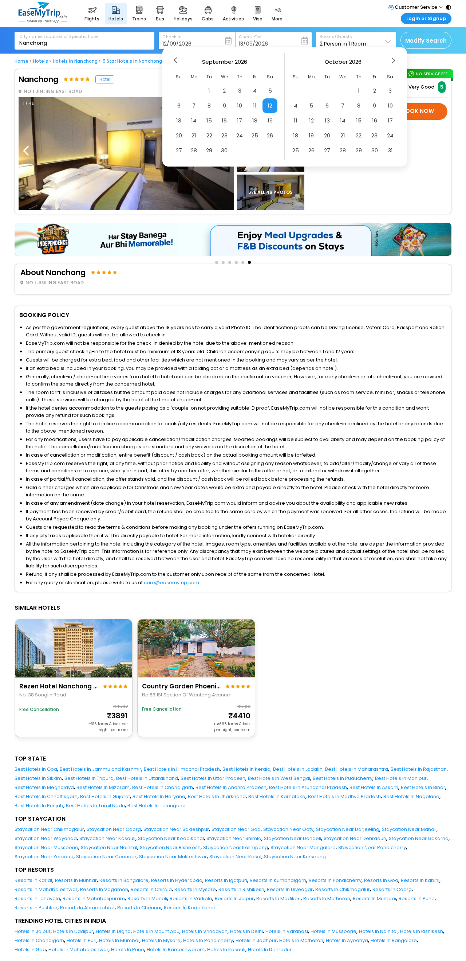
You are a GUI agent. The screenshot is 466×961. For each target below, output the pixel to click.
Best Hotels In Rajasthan (419, 769)
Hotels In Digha (113, 931)
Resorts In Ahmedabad (87, 907)
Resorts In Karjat (33, 880)
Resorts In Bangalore (124, 880)
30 (224, 150)
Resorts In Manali (147, 898)
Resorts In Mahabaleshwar (46, 889)
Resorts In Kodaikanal (189, 907)
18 (254, 120)
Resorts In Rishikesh (241, 889)
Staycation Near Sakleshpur (176, 829)
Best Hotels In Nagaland (411, 796)
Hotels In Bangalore (394, 940)
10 (239, 105)
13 (178, 120)
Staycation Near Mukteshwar (173, 856)
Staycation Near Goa (236, 829)
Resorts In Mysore (195, 889)
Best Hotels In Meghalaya (44, 787)
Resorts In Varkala (191, 898)
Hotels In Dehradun (270, 949)
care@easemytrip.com (171, 582)
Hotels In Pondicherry (208, 940)
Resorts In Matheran (326, 898)
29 (209, 150)
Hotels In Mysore (161, 940)
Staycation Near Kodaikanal (171, 838)
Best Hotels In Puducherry (342, 778)
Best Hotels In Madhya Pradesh (344, 796)
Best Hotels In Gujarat (105, 796)
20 (179, 135)
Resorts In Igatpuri (226, 880)
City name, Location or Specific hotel (59, 36)
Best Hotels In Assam (374, 787)
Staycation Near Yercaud (44, 856)
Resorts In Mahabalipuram (94, 898)
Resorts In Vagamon (104, 889)
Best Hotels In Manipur (401, 778)
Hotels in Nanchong (75, 61)
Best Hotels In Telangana (156, 805)
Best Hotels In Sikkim (38, 778)
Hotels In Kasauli (226, 949)
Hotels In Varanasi (286, 931)
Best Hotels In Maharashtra (356, 769)
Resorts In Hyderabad (176, 880)
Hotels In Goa (30, 949)
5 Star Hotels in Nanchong (132, 61)
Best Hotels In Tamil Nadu (95, 805)
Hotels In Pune (127, 949)
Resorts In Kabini (420, 880)
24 (239, 135)
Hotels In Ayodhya (347, 940)
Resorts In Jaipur (234, 898)
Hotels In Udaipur (73, 931)
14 (194, 120)
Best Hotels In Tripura (89, 778)
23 (224, 135)
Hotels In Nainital (378, 931)
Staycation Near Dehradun (355, 838)
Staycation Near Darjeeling (347, 829)
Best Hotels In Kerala (246, 769)
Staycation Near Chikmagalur (49, 829)
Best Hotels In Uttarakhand (147, 778)
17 (239, 120)
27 (179, 150)
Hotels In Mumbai (119, 940)
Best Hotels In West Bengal (279, 778)
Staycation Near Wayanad (46, 838)
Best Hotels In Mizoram (103, 787)
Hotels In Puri (81, 940)
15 (209, 120)
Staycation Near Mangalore (303, 847)
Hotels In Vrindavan (205, 931)
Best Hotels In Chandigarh (162, 787)
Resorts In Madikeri (278, 898)
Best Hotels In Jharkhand (217, 796)
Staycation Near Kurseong (295, 856)
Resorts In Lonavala (37, 898)
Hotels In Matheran (301, 940)
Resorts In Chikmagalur (342, 889)
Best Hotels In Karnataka (276, 796)
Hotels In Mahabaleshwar (78, 949)
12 (270, 105)
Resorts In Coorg (392, 889)
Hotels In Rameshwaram (176, 949)
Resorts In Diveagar (290, 889)
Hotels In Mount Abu (156, 931)
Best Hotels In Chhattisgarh (46, 796)
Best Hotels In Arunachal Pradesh (308, 787)
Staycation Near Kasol (235, 856)
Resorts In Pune (417, 898)
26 (270, 135)
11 (255, 105)
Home (21, 61)
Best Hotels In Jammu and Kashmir (100, 769)
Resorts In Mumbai (374, 898)
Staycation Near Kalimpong (235, 847)
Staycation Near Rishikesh (170, 847)
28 (194, 150)
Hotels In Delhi (246, 931)
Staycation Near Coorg (114, 829)
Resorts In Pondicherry (335, 880)
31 (390, 150)
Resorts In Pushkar (36, 907)
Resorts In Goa (381, 880)
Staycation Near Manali (409, 829)
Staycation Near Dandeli (292, 838)
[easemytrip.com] (43, 21)
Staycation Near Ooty (288, 829)
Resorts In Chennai (139, 907)
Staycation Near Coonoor (106, 856)
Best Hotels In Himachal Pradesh (182, 769)
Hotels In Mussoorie (333, 931)
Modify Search (426, 40)
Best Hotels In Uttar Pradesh (213, 778)
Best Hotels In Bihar (423, 787)
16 (224, 120)
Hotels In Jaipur (33, 931)
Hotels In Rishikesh (421, 931)
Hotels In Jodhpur (256, 940)
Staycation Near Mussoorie (46, 847)
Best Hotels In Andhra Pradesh (231, 787)
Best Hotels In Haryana (159, 796)
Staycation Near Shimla (233, 838)
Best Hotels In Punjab (39, 805)
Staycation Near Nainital (109, 847)
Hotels (40, 61)
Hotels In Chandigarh (39, 940)
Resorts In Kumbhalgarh (278, 880)
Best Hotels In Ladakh (298, 769)
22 (209, 135)
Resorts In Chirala (151, 889)
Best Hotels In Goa (36, 769)
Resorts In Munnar (76, 880)
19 (270, 120)
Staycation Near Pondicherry (372, 847)
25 (255, 135)
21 (193, 135)
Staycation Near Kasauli (107, 838)
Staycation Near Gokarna (419, 838)
